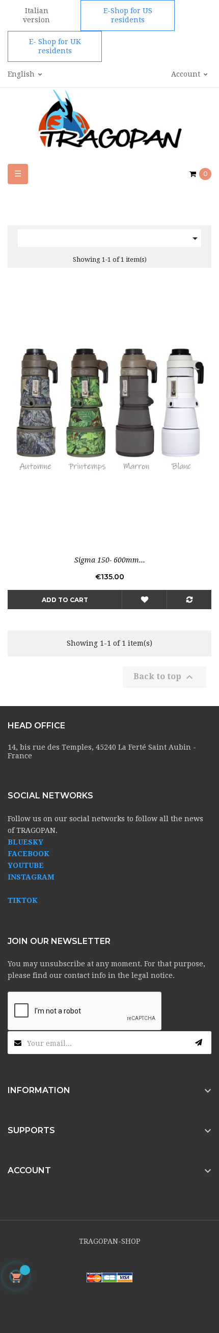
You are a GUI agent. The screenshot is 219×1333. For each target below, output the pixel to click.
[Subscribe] (198, 1042)
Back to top (164, 677)
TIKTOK (23, 900)
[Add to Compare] (189, 599)
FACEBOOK (28, 854)
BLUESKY (25, 842)
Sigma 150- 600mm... (109, 560)
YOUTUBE (26, 865)
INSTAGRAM (31, 877)
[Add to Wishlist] (144, 599)
